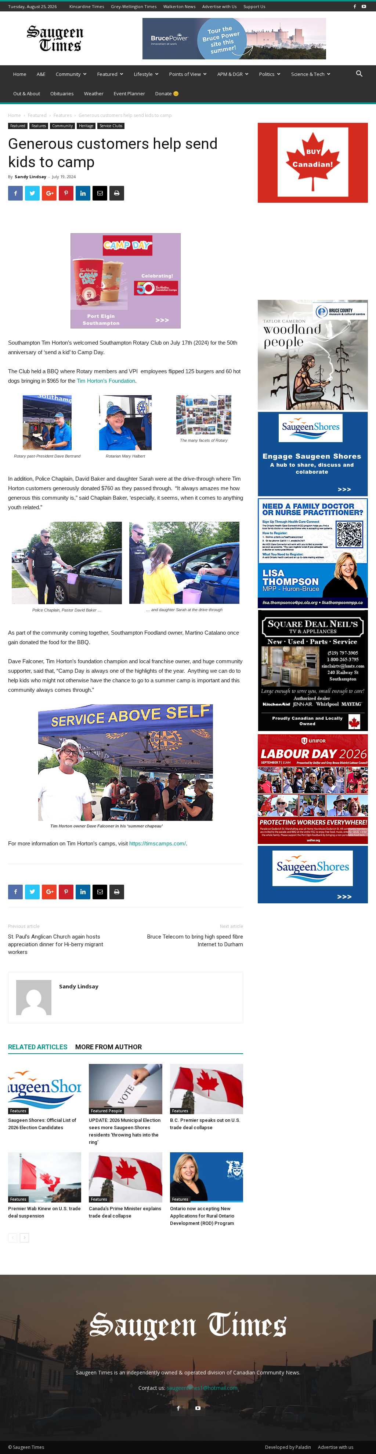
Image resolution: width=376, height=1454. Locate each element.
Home (19, 74)
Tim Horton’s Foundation (106, 381)
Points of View (185, 74)
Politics (267, 74)
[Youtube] (364, 6)
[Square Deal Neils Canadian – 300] (313, 730)
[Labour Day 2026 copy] (313, 841)
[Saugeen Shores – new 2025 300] (313, 901)
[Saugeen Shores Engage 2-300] (313, 494)
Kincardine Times (86, 6)
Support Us (254, 6)
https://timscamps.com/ (157, 843)
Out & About (26, 93)
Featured (107, 74)
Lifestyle (143, 74)
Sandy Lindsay (30, 176)
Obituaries (62, 93)
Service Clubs (111, 125)
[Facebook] (355, 6)
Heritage (86, 125)
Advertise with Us (219, 6)
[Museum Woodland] (313, 407)
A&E (41, 74)
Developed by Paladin (288, 1447)
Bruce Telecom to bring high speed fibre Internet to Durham (195, 940)
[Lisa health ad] (313, 606)
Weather (94, 93)
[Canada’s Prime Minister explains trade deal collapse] (125, 1177)
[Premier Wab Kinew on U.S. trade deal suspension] (44, 1177)
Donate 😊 (167, 93)
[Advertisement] (313, 252)
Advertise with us (335, 1447)
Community (68, 74)
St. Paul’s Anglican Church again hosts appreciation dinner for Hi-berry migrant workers (55, 944)
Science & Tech (308, 74)
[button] (359, 74)
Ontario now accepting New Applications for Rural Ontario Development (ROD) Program (202, 1216)
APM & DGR (230, 74)
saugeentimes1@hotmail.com (202, 1387)
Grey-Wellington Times (133, 6)
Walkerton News (179, 6)
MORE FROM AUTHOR (108, 1047)
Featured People (106, 1110)
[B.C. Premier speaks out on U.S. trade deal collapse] (206, 1089)
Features (63, 115)
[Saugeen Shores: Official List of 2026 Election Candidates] (44, 1089)
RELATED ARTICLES (38, 1047)
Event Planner (129, 93)
